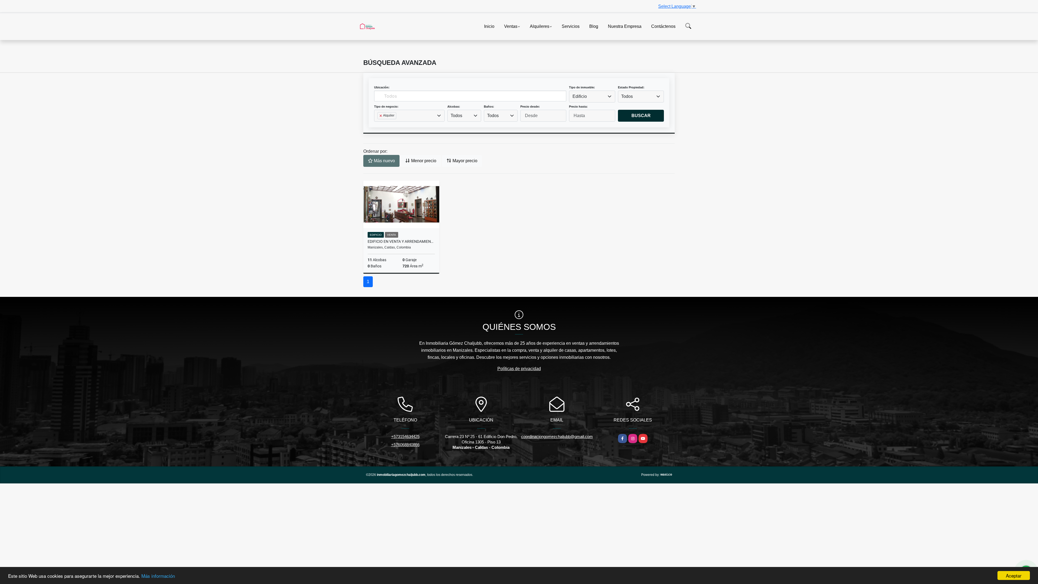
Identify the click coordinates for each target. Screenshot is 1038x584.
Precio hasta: (578, 106)
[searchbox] (379, 124)
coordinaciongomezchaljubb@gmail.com (557, 436)
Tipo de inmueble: (582, 87)
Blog (593, 26)
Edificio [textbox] (580, 96)
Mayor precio (464, 160)
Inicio (489, 26)
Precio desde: (530, 106)
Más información (158, 575)
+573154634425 (405, 436)
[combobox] (592, 96)
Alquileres (539, 26)
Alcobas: (453, 106)
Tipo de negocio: (386, 106)
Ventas (510, 26)
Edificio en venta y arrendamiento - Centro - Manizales (401, 241)
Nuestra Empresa (624, 26)
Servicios (571, 26)
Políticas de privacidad (519, 368)
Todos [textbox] (627, 96)
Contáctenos (663, 26)
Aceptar (1014, 575)
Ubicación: (382, 87)
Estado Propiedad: (631, 87)
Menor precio (423, 160)
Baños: (489, 106)
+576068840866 (405, 444)
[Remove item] (381, 116)
